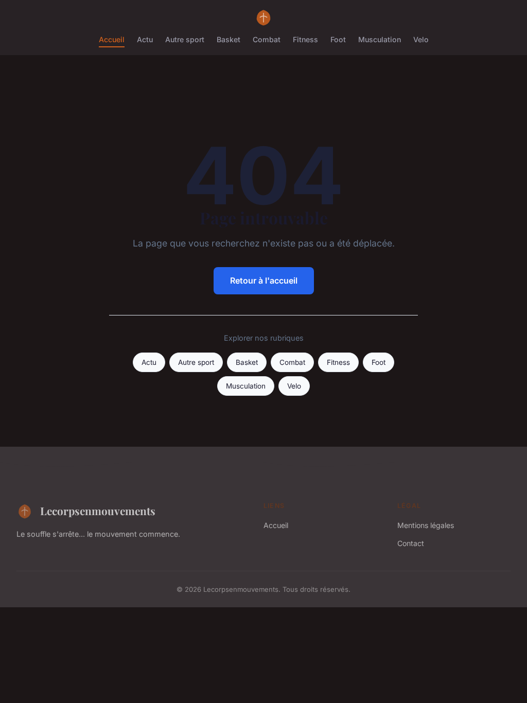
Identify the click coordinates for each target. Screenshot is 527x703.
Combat (266, 39)
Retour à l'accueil (263, 280)
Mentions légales (425, 525)
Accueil (112, 39)
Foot (338, 39)
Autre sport (184, 39)
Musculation (379, 39)
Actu (145, 39)
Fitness (305, 39)
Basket (228, 39)
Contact (410, 543)
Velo (421, 39)
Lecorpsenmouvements (97, 510)
